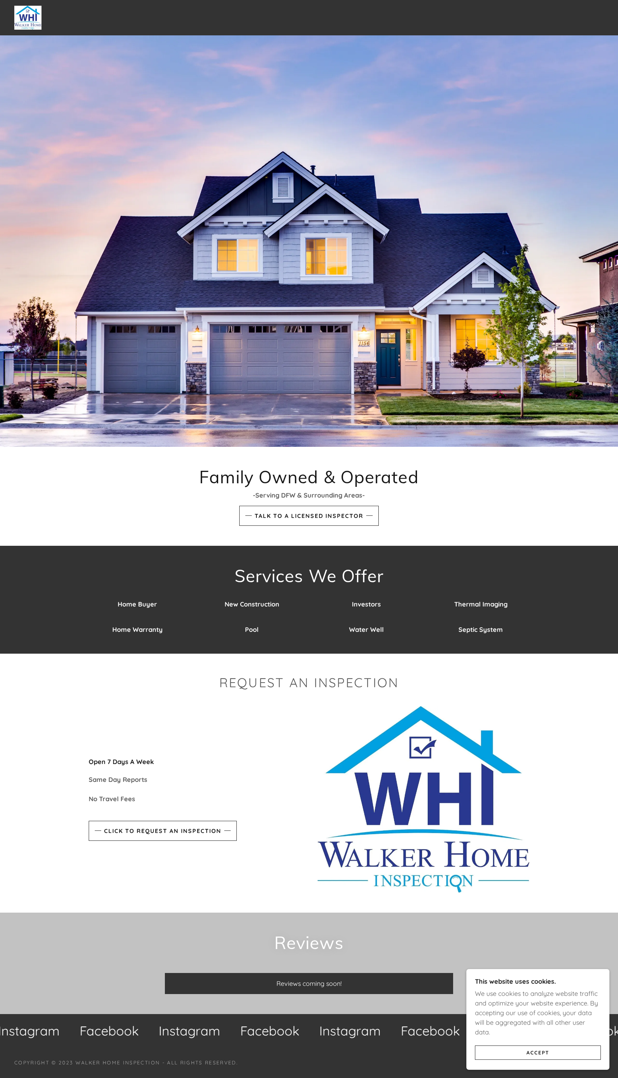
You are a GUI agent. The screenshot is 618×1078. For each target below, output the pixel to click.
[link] (27, 17)
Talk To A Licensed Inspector (309, 515)
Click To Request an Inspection (162, 830)
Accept (537, 1052)
